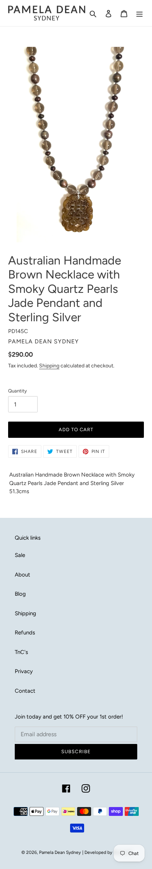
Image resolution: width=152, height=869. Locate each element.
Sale (20, 555)
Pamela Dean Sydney (60, 852)
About (22, 574)
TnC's (21, 652)
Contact (25, 691)
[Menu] (139, 13)
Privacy (24, 671)
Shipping (49, 365)
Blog (20, 594)
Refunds (25, 632)
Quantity (17, 391)
